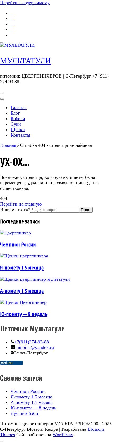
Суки (16, 124)
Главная (19, 107)
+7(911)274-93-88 (31, 341)
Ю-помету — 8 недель (23, 314)
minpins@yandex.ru (34, 347)
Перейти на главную (21, 204)
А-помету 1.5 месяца (22, 291)
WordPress (63, 434)
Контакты (20, 135)
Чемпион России (18, 244)
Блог (15, 113)
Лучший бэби (24, 413)
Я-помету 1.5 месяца (22, 267)
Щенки (18, 129)
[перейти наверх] (2, 441)
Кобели (18, 118)
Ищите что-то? (15, 209)
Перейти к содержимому (25, 2)
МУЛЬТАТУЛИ (25, 61)
